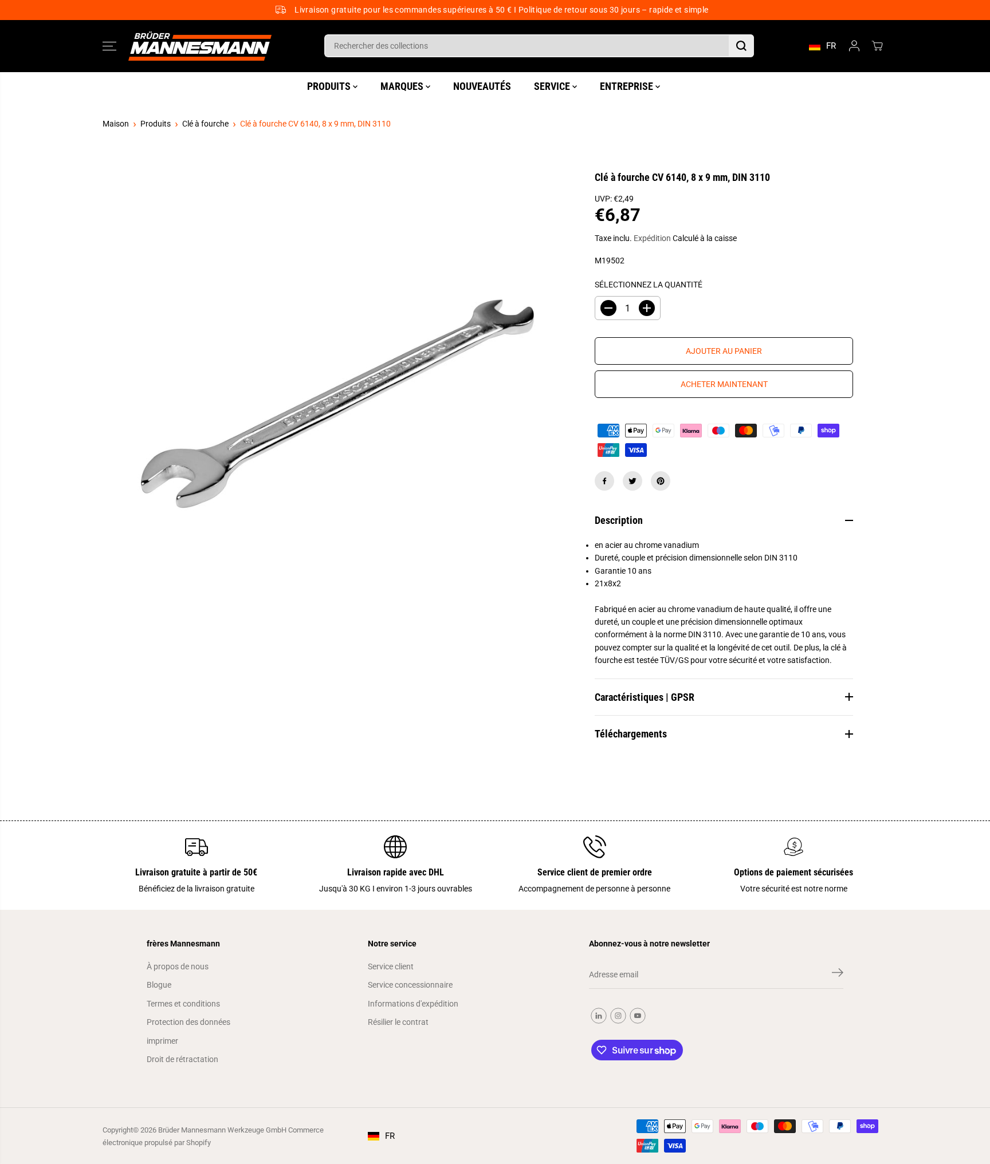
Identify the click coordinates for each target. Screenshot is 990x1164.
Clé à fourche (205, 123)
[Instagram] (618, 1015)
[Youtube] (637, 1015)
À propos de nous (178, 966)
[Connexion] (854, 45)
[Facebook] (604, 481)
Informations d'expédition (413, 1003)
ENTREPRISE (627, 86)
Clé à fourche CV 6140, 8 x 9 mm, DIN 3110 (315, 123)
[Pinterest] (660, 481)
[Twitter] (632, 481)
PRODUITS (330, 86)
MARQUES (403, 86)
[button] (109, 45)
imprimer (162, 1040)
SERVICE (553, 86)
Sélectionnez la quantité (648, 284)
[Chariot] (877, 45)
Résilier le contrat (398, 1022)
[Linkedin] (598, 1015)
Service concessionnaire (410, 984)
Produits (155, 123)
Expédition (652, 238)
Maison (116, 123)
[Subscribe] (837, 974)
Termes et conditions (183, 1003)
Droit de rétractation (182, 1059)
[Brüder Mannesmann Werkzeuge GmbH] (200, 46)
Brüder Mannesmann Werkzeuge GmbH (222, 1130)
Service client (391, 966)
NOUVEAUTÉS (482, 86)
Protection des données (188, 1022)
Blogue (159, 984)
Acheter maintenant (724, 384)
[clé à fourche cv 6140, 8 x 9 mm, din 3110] (331, 399)
